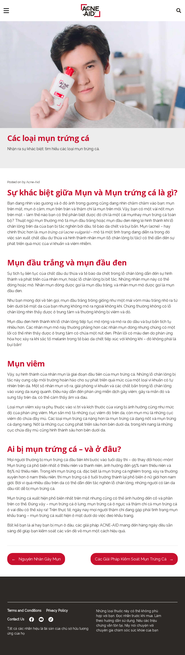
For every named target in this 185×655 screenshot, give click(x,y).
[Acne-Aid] (90, 10)
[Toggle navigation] (6, 10)
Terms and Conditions (24, 610)
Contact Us (15, 619)
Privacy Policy (57, 610)
